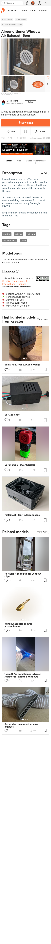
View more (42, 319)
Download (27, 122)
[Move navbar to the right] (48, 10)
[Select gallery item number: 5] (29, 459)
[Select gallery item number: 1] (24, 358)
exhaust (19, 234)
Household (22, 19)
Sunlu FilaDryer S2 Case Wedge (22, 364)
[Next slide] (47, 84)
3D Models (8, 19)
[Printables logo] (3, 10)
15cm (23, 240)
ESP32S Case (12, 414)
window (7, 234)
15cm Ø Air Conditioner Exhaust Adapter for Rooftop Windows (23, 675)
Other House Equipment (13, 24)
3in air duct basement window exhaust (22, 725)
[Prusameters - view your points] (33, 3)
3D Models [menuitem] (13, 10)
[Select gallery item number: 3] (27, 408)
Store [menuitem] (24, 10)
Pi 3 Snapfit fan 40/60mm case (22, 515)
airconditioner (9, 240)
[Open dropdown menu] (48, 31)
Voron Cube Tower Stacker (20, 464)
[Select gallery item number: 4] (27, 459)
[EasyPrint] (27, 3)
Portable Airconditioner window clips (23, 575)
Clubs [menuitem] (33, 10)
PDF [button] (45, 172)
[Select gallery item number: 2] (26, 358)
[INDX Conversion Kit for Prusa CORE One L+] (25, 149)
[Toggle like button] (6, 369)
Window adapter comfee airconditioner (18, 625)
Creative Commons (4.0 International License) (16, 283)
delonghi (31, 234)
